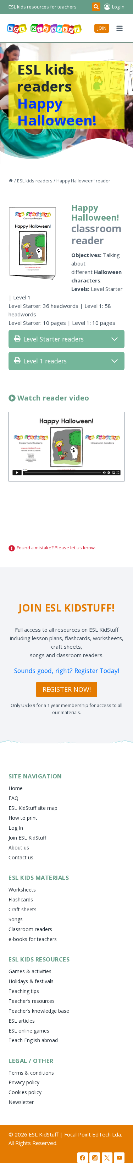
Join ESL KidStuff (27, 837)
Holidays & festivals (31, 981)
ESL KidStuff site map (33, 808)
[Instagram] (94, 1157)
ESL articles (22, 1020)
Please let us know (75, 547)
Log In (16, 827)
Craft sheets (23, 909)
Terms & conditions (31, 1072)
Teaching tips (24, 991)
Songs (16, 919)
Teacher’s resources (32, 1001)
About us (19, 847)
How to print (23, 817)
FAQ (13, 798)
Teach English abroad (33, 1040)
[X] (107, 1157)
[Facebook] (82, 1157)
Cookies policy (25, 1092)
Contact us (21, 857)
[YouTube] (119, 1157)
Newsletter (21, 1102)
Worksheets (22, 889)
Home (16, 788)
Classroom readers (30, 929)
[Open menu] (119, 28)
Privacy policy (24, 1082)
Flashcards (21, 899)
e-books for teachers (33, 939)
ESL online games (29, 1030)
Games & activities (30, 971)
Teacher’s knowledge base (39, 1010)
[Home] (11, 180)
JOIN (102, 28)
